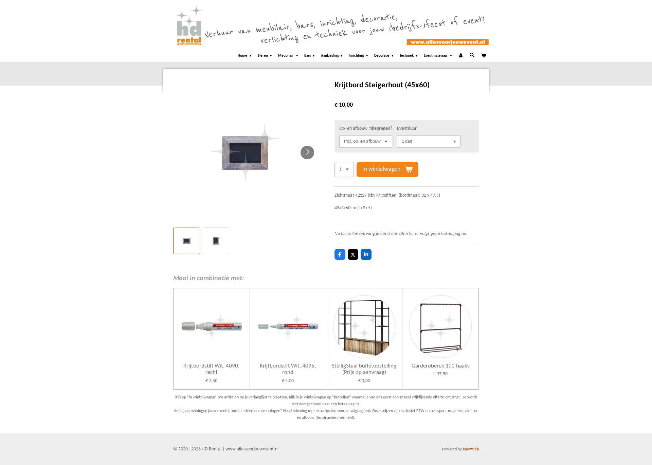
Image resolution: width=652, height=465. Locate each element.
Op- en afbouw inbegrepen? (365, 128)
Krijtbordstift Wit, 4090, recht (211, 369)
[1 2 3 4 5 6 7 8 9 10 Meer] (344, 169)
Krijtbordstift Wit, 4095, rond (288, 369)
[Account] (460, 56)
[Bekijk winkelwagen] (483, 56)
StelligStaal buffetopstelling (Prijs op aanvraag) (364, 369)
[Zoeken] (471, 55)
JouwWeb (471, 449)
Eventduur (407, 128)
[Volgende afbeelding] (307, 152)
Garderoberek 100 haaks (441, 366)
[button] (186, 241)
